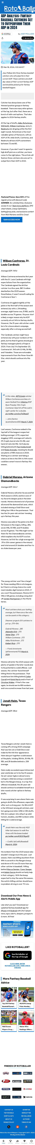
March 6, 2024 (11, 844)
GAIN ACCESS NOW (11, 219)
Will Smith (5, 126)
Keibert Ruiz (10, 643)
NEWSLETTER (26, 1113)
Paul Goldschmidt (24, 447)
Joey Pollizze (27, 34)
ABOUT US (8, 1119)
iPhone (4, 910)
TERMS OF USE (26, 1122)
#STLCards (20, 396)
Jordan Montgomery (12, 599)
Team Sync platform (20, 206)
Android (13, 910)
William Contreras (17, 126)
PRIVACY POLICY (9, 1122)
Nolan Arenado (10, 450)
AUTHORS (26, 1119)
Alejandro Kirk (11, 631)
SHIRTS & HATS (9, 1116)
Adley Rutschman (25, 123)
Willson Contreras (14, 260)
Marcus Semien (13, 869)
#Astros (24, 402)
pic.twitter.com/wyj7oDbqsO (17, 414)
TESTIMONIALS (9, 1113)
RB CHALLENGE (26, 1116)
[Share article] (2, 38)
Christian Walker (7, 682)
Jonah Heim (10, 700)
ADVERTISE (26, 1110)
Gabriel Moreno (12, 477)
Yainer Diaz (9, 634)
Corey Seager (26, 869)
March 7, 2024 (27, 422)
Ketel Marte (15, 679)
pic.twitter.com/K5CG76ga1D (17, 836)
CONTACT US (9, 1110)
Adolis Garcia (9, 872)
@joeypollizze (29, 38)
